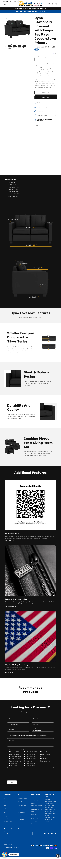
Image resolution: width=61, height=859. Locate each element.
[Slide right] (28, 46)
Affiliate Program (22, 798)
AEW (5, 809)
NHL (5, 805)
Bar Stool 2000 (15, 754)
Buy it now (45, 97)
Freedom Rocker (15, 759)
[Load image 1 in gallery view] (10, 46)
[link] (30, 226)
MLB (5, 801)
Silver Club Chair (31, 763)
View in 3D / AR (10, 540)
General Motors (8, 821)
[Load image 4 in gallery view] (24, 46)
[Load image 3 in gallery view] (20, 46)
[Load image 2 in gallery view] (15, 46)
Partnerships (21, 812)
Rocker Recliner (31, 756)
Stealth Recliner (46, 752)
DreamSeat (21, 819)
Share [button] (38, 125)
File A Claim (21, 801)
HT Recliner (13, 763)
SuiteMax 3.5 (45, 759)
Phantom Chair (30, 754)
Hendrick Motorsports (7, 817)
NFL (5, 798)
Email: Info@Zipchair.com (36, 804)
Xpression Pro (45, 761)
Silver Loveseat (30, 765)
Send (12, 782)
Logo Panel (13, 765)
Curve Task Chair (15, 756)
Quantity (36, 56)
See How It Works (10, 606)
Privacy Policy (35, 818)
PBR (5, 812)
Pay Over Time (22, 816)
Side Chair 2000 (31, 759)
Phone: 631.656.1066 (35, 799)
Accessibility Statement (34, 823)
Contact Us (34, 814)
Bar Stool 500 (14, 752)
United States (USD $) (11, 847)
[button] (5, 4)
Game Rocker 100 (15, 761)
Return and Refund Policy (36, 810)
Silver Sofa (29, 761)
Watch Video (9, 672)
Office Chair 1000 (31, 752)
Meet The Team (22, 805)
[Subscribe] (30, 833)
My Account (21, 809)
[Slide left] (5, 46)
